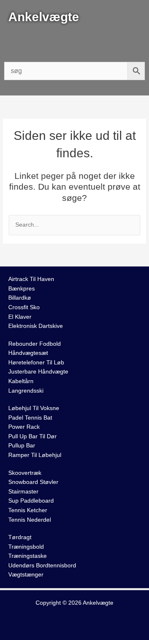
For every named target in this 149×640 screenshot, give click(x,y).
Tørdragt (19, 537)
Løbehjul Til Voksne (33, 408)
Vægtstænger (25, 575)
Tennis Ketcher (27, 510)
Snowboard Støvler (33, 482)
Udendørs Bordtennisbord (42, 565)
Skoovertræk (24, 473)
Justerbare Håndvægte (38, 372)
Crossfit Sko (24, 307)
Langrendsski (25, 391)
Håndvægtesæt (28, 353)
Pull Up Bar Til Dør (32, 436)
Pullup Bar (21, 445)
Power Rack (24, 427)
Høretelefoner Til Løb (36, 362)
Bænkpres (21, 289)
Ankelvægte (98, 603)
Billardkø (19, 298)
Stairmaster (23, 492)
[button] (74, 41)
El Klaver (19, 317)
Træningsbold (26, 547)
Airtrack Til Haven (31, 279)
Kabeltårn (21, 381)
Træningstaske (27, 556)
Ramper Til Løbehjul (34, 455)
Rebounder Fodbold (34, 344)
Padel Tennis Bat (30, 418)
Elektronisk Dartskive (35, 326)
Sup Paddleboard (31, 501)
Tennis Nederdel (29, 520)
